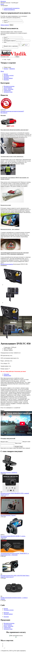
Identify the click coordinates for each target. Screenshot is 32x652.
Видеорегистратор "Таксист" (8, 515)
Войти (2, 4)
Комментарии (7, 375)
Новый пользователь (9, 9)
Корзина (6, 68)
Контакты (3, 1)
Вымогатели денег (6, 205)
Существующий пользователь (11, 8)
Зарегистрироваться (6, 50)
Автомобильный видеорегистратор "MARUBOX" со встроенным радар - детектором (15, 554)
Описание (6, 374)
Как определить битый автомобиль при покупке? (14, 129)
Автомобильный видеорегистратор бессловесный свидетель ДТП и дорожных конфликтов (15, 253)
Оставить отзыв (18, 446)
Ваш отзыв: (18, 443)
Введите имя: (4, 441)
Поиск (17, 56)
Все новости (4, 112)
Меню (2, 71)
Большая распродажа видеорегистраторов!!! (12, 111)
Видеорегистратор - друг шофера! (10, 229)
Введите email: (26, 441)
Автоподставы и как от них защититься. (12, 156)
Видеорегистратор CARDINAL (9, 472)
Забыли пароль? (5, 25)
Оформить (12, 68)
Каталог (3, 264)
